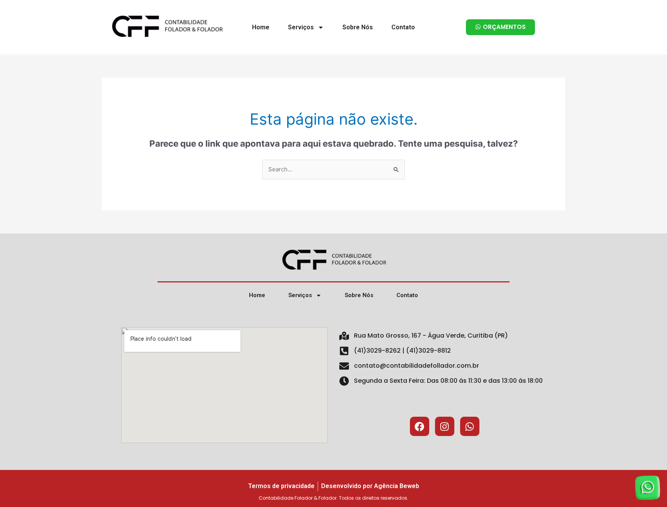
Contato (403, 27)
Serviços (301, 27)
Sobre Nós (357, 27)
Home (260, 27)
